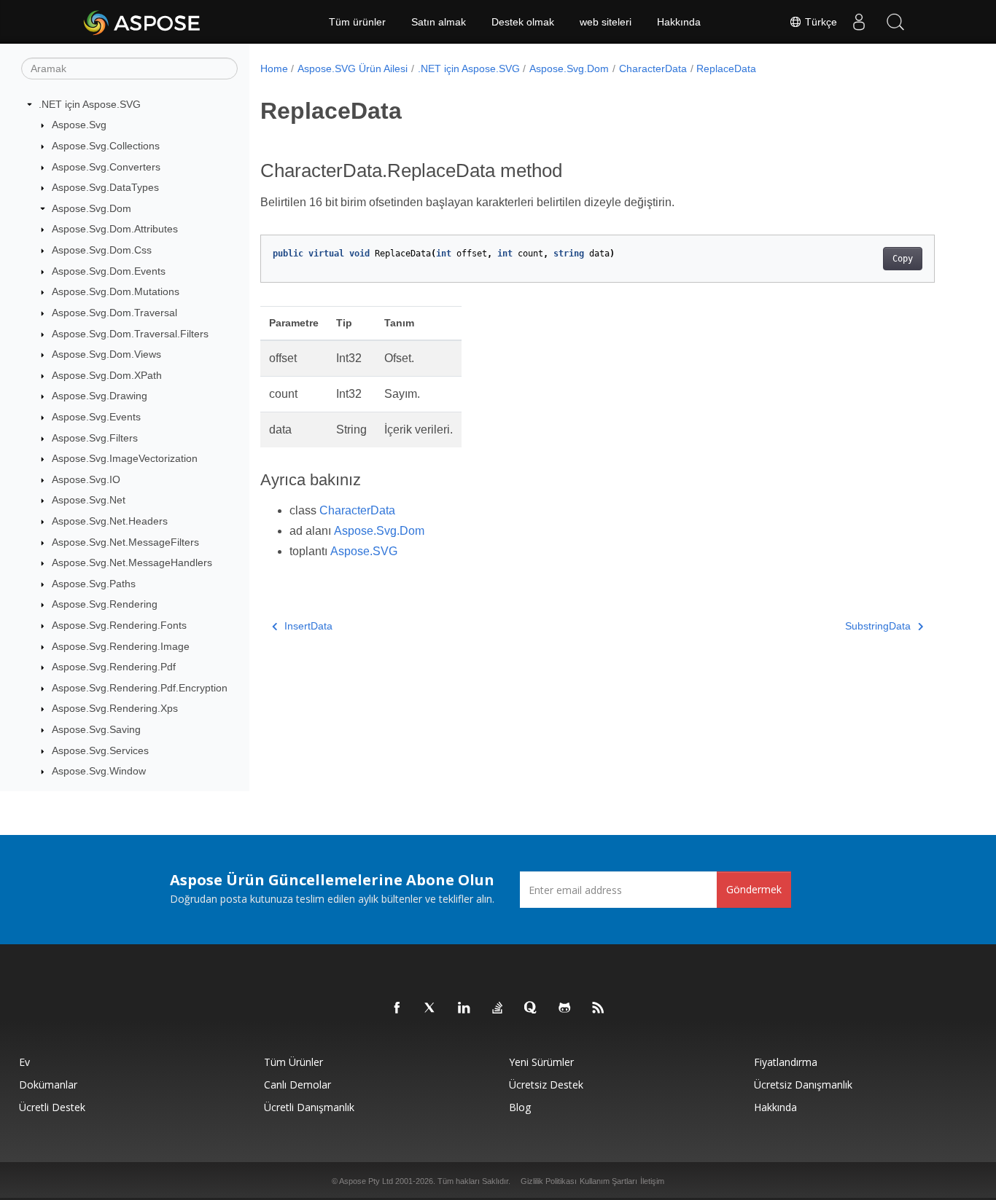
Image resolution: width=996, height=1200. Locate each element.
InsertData (308, 626)
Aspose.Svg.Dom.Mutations (115, 291)
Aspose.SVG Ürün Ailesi (352, 68)
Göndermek (754, 889)
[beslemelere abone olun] (598, 1008)
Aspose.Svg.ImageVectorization (125, 458)
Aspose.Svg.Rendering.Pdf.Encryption (139, 688)
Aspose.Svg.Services (100, 750)
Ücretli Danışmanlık (309, 1107)
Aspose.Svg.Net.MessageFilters (125, 542)
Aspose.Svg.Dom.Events (109, 271)
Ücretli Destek (52, 1107)
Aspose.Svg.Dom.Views (106, 354)
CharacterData (653, 68)
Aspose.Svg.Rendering (104, 605)
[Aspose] (142, 22)
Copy (902, 259)
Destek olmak (522, 22)
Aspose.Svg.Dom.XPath (107, 375)
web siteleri (605, 22)
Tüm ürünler (357, 22)
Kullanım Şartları (608, 1181)
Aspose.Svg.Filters (95, 438)
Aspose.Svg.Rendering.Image (121, 646)
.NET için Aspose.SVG (90, 104)
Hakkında (679, 22)
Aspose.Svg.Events (96, 417)
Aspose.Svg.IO (86, 479)
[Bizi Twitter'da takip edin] (430, 1008)
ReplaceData (726, 68)
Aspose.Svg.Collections (106, 146)
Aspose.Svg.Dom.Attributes (115, 229)
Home (274, 68)
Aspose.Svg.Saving (96, 729)
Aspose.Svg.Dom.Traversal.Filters (130, 334)
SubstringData (878, 626)
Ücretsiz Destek (546, 1084)
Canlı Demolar (297, 1084)
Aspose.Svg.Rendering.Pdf (114, 666)
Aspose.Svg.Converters (106, 167)
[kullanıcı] (859, 22)
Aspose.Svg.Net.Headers (110, 521)
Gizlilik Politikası (549, 1181)
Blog (520, 1107)
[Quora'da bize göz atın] (531, 1008)
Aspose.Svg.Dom (91, 208)
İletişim (652, 1181)
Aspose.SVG (363, 551)
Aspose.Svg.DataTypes (105, 187)
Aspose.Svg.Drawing (99, 396)
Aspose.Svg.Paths (94, 583)
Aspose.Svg (79, 125)
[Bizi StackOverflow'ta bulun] (498, 1008)
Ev (24, 1062)
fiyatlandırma (785, 1062)
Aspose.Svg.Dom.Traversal (114, 312)
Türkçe (819, 22)
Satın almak (438, 22)
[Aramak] (895, 22)
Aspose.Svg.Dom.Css (102, 250)
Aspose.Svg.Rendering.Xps (115, 709)
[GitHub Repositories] (565, 1008)
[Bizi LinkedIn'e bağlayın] (464, 1008)
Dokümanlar (48, 1084)
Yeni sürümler (541, 1062)
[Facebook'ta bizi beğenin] (397, 1008)
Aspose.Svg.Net (88, 500)
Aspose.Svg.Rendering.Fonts (119, 625)
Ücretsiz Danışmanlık (803, 1084)
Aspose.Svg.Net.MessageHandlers (132, 562)
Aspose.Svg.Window (99, 771)
